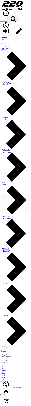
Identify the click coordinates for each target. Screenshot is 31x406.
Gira (2, 368)
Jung (2, 367)
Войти (1, 37)
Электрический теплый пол (5, 363)
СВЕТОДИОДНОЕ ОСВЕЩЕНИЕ (6, 48)
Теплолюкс (3, 377)
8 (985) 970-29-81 (14, 27)
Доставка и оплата (7, 0)
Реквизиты (3, 0)
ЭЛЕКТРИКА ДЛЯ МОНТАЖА (6, 47)
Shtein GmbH (3, 375)
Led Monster (3, 371)
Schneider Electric (4, 370)
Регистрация (26, 33)
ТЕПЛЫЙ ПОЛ (4, 49)
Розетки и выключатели (5, 360)
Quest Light (3, 373)
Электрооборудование (5, 362)
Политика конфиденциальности (6, 357)
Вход (12, 33)
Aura (2, 378)
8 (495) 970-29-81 (14, 387)
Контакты (11, 0)
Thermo (3, 376)
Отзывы (3, 353)
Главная (1, 0)
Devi (2, 374)
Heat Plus (3, 379)
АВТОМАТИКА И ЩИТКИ (5, 46)
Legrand (3, 366)
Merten (3, 369)
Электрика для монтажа (5, 361)
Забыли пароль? (4, 37)
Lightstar (3, 372)
